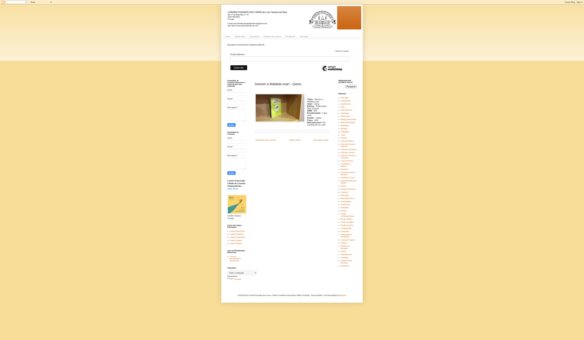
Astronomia (345, 116)
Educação (345, 195)
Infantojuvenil (346, 254)
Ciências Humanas (348, 149)
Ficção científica (347, 222)
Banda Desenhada (348, 119)
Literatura (345, 258)
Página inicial (294, 140)
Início (227, 36)
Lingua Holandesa (237, 237)
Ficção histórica (347, 225)
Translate (237, 279)
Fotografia (345, 231)
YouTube (304, 36)
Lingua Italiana (236, 243)
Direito (343, 186)
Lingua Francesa (237, 234)
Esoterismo (345, 205)
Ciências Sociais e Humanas (348, 157)
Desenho (344, 169)
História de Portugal (345, 247)
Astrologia (345, 113)
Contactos (254, 36)
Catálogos (345, 132)
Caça (343, 135)
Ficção (343, 211)
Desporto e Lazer (348, 178)
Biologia (344, 129)
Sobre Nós (240, 36)
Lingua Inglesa (236, 240)
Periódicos (345, 266)
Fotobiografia (346, 228)
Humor (343, 251)
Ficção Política (347, 219)
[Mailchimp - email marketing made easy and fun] (332, 71)
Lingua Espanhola (237, 231)
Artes (343, 107)
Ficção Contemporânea (347, 215)
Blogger (343, 295)
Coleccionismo (347, 161)
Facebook (290, 36)
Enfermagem (346, 202)
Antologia (345, 98)
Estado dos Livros (272, 36)
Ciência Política (347, 141)
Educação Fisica (347, 198)
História (344, 243)
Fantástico (345, 208)
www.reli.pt (232, 189)
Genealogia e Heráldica (346, 236)
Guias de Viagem (348, 240)
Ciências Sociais (348, 152)
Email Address (238, 54)
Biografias (345, 125)
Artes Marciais (346, 110)
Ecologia (344, 192)
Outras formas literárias (346, 262)
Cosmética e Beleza (346, 165)
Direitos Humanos (348, 189)
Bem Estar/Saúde (348, 122)
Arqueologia (346, 101)
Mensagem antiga (321, 140)
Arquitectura (346, 104)
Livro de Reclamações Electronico (235, 258)
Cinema (344, 138)
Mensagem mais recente (265, 140)
